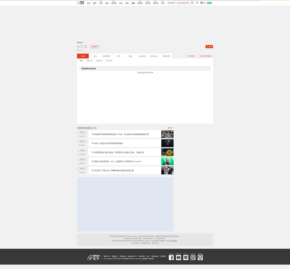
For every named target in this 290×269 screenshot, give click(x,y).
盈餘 (130, 56)
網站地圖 (155, 256)
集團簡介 (115, 256)
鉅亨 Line (185, 257)
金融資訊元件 (132, 256)
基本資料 (142, 56)
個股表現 (89, 61)
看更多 (170, 128)
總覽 (81, 61)
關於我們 (107, 256)
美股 (80, 42)
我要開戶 (95, 47)
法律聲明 (163, 256)
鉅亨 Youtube (178, 257)
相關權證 (107, 56)
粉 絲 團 (171, 257)
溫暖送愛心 (200, 257)
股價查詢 (99, 61)
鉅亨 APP (193, 257)
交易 (95, 56)
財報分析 (154, 56)
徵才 (148, 256)
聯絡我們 (142, 256)
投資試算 (109, 61)
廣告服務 (123, 256)
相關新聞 (166, 56)
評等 (119, 56)
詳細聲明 (174, 241)
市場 (83, 56)
